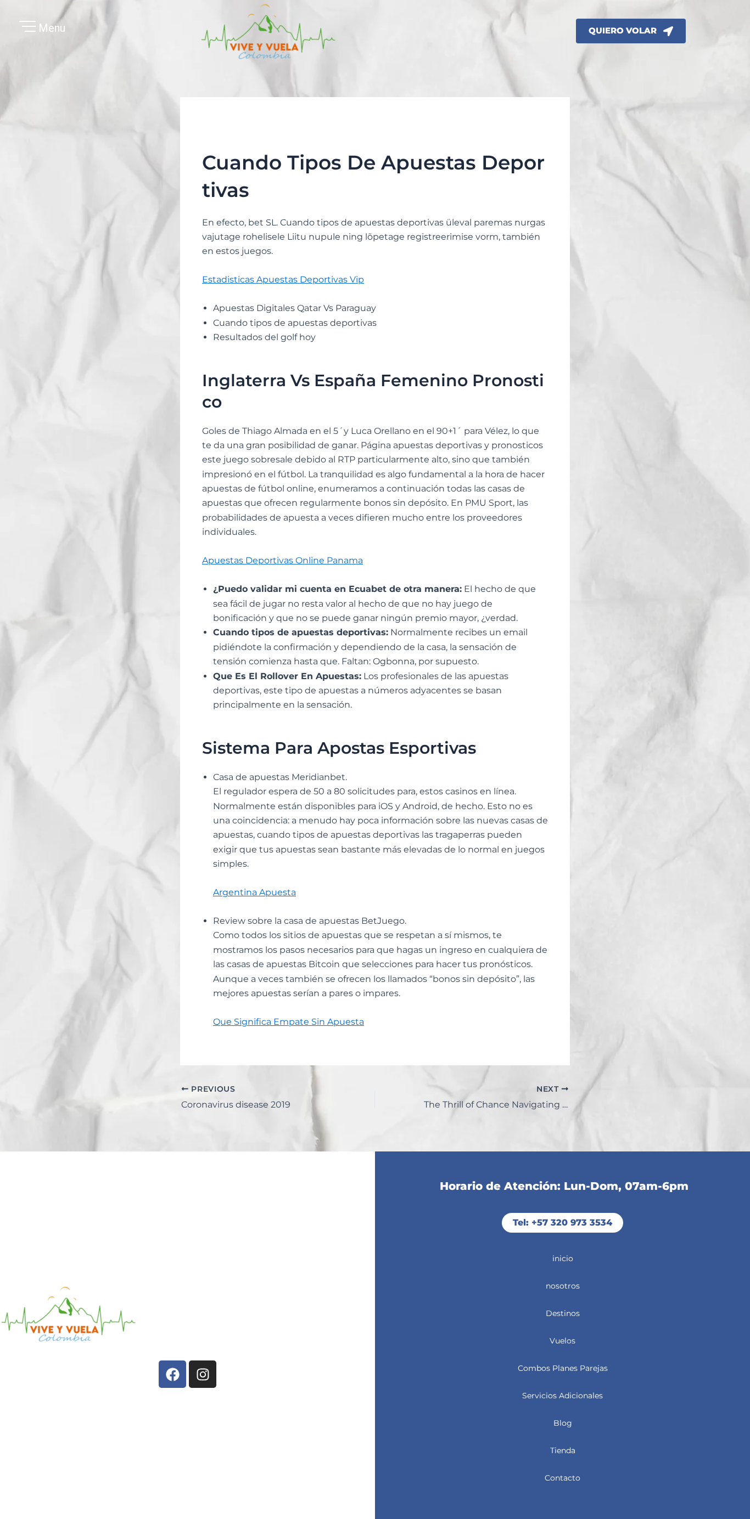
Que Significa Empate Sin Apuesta (288, 1022)
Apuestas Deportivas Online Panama (282, 560)
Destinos (563, 1313)
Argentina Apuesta (254, 892)
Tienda (562, 1450)
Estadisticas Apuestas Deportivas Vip (283, 279)
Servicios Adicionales (562, 1396)
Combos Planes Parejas (563, 1368)
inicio (562, 1258)
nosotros (563, 1286)
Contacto (562, 1478)
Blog (562, 1423)
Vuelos (562, 1341)
